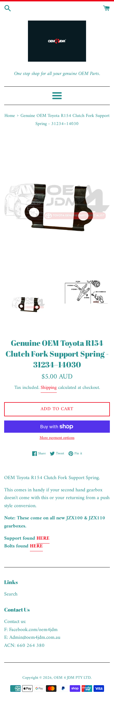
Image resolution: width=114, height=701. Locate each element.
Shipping (49, 388)
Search (10, 594)
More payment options (57, 438)
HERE (43, 538)
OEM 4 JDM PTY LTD (72, 677)
